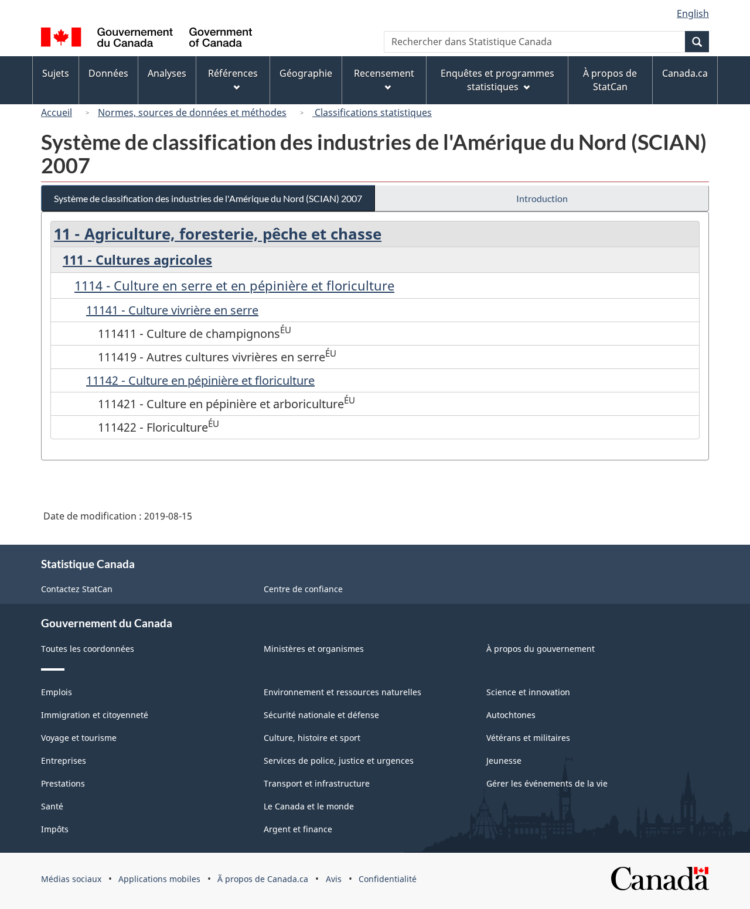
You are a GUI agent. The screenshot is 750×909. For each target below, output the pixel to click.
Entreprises (63, 760)
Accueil (56, 112)
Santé (52, 806)
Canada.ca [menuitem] (685, 73)
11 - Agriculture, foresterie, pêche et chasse (217, 233)
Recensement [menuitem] (384, 73)
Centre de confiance (303, 588)
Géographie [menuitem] (305, 73)
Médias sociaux (71, 878)
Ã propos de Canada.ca (262, 878)
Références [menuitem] (233, 73)
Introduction (542, 198)
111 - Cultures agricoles (137, 259)
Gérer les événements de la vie (547, 783)
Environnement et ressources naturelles (342, 692)
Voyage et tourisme (79, 737)
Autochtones (511, 714)
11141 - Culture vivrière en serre (172, 310)
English (693, 13)
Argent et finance (298, 829)
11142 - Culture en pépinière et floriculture (200, 380)
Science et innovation (528, 692)
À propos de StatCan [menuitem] (610, 80)
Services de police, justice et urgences (339, 760)
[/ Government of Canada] (146, 39)
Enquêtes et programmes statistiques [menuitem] (497, 80)
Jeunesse (503, 760)
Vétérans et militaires (528, 737)
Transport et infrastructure (317, 783)
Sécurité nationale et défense (321, 714)
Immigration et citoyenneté (94, 714)
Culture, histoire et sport (312, 737)
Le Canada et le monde (309, 806)
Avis (334, 878)
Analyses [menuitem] (167, 73)
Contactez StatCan (76, 588)
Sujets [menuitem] (55, 73)
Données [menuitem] (108, 73)
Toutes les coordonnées (87, 648)
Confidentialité (388, 878)
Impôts (55, 829)
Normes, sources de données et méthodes (192, 112)
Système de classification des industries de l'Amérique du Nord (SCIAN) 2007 (208, 198)
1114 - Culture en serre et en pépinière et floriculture (234, 285)
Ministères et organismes (314, 648)
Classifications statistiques (372, 112)
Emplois (56, 692)
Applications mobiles (159, 878)
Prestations (63, 783)
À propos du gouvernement (540, 648)
